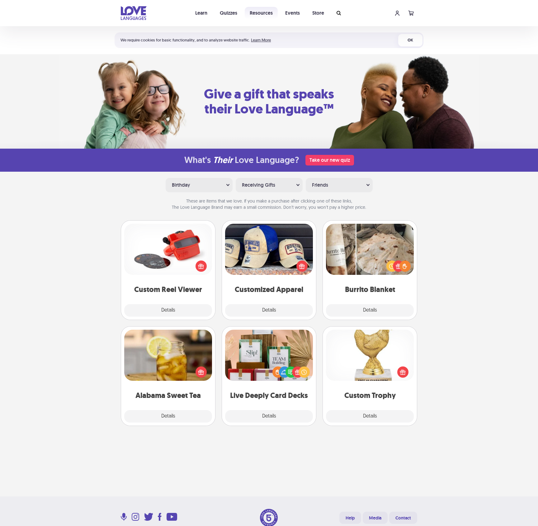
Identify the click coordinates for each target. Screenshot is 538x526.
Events (292, 13)
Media (375, 518)
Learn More (261, 40)
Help (350, 518)
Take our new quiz (329, 160)
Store (318, 13)
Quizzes (228, 13)
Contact (403, 518)
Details (168, 310)
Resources (261, 13)
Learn (201, 13)
